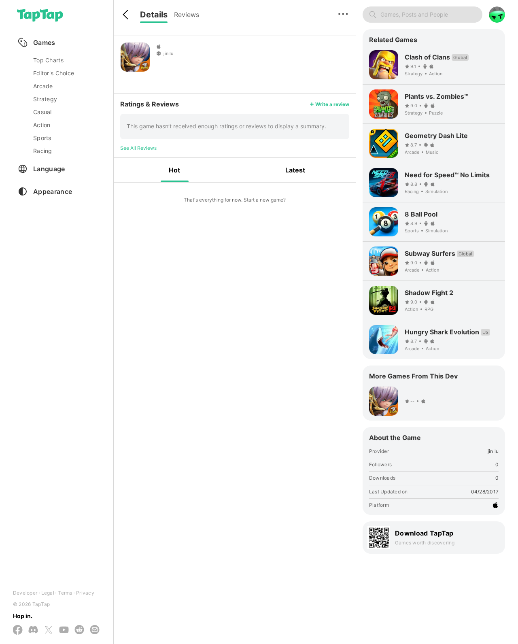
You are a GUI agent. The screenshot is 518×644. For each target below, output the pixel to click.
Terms (65, 593)
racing (42, 150)
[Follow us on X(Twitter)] (48, 630)
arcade (43, 86)
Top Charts (48, 60)
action (42, 124)
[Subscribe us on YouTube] (64, 630)
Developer (25, 593)
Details (154, 14)
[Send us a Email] (95, 630)
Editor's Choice (53, 73)
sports (42, 137)
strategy (45, 99)
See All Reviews (138, 148)
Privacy (85, 593)
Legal (47, 593)
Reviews (186, 15)
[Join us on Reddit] (79, 630)
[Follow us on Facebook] (18, 630)
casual (42, 111)
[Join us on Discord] (33, 630)
